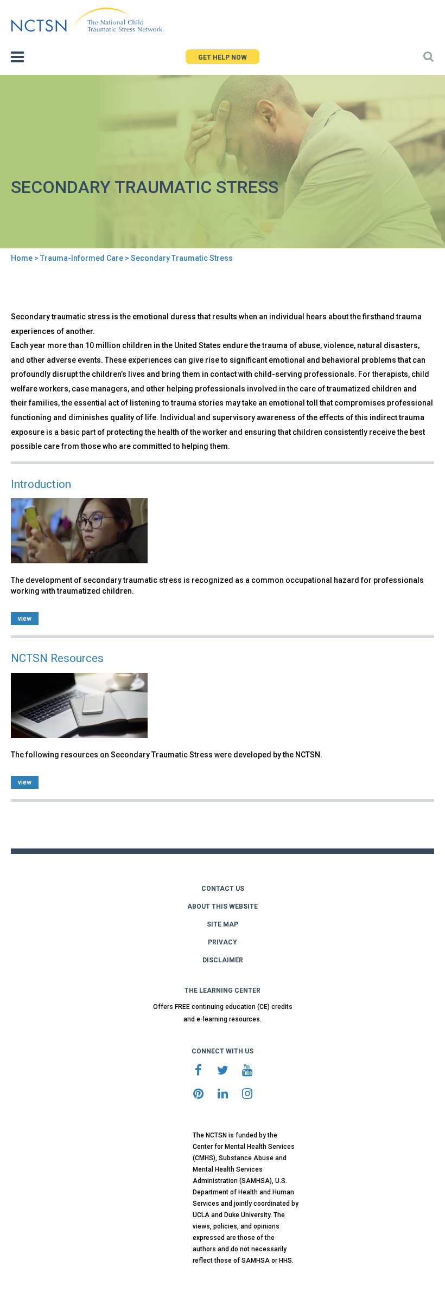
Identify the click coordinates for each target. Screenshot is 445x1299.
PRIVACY (222, 942)
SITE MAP (222, 924)
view (24, 618)
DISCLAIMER (222, 960)
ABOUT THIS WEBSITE (222, 906)
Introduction (41, 484)
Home (22, 258)
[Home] (86, 20)
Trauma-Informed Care (81, 258)
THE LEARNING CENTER (222, 990)
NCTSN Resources (57, 658)
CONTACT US (222, 888)
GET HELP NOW (222, 57)
